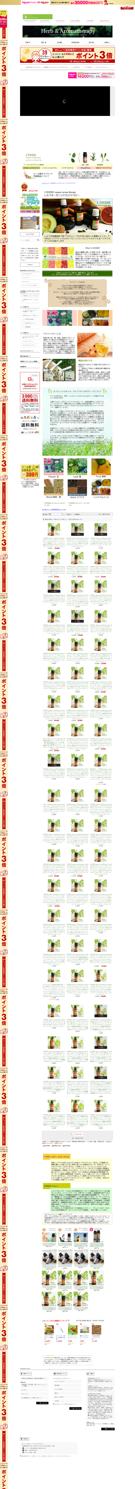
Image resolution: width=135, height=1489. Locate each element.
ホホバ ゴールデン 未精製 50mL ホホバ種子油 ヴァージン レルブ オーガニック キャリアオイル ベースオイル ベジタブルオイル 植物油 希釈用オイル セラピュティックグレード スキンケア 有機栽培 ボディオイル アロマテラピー (97, 1288)
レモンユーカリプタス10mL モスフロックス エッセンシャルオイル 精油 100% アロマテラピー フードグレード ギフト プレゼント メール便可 (81, 1265)
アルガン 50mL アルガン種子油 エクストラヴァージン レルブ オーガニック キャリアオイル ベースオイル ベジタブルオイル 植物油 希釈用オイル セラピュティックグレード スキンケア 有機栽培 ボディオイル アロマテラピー (49, 1309)
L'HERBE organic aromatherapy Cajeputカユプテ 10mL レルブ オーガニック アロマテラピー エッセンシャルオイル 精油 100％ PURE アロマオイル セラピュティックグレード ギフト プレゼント (54, 1023)
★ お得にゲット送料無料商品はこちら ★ (54, 509)
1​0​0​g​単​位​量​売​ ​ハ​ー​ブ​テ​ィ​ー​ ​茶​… (96, 1337)
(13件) (104, 784)
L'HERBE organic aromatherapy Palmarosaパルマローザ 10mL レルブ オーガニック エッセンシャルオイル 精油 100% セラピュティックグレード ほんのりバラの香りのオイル (101, 928)
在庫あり (69, 514)
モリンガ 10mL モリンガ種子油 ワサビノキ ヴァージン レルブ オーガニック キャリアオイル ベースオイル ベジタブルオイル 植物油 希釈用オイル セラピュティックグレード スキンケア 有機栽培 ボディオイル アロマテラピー (65, 1309)
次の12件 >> (79, 1134)
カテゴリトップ (45, 183)
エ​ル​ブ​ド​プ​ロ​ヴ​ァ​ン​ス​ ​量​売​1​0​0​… (49, 1337)
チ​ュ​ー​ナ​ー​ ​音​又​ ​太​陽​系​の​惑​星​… (60, 1337)
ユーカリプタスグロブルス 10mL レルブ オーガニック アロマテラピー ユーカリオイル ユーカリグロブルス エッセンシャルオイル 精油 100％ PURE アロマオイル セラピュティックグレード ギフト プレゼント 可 (65, 1288)
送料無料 (77, 514)
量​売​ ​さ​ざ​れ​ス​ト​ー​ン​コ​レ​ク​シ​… (84, 1337)
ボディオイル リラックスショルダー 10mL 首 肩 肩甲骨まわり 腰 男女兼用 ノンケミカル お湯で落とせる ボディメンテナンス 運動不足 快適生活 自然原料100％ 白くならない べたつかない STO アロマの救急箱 (65, 1245)
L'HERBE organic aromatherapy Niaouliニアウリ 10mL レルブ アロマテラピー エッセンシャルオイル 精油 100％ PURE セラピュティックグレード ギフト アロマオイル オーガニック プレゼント (101, 714)
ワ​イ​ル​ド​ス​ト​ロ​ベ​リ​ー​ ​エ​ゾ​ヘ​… (72, 1337)
